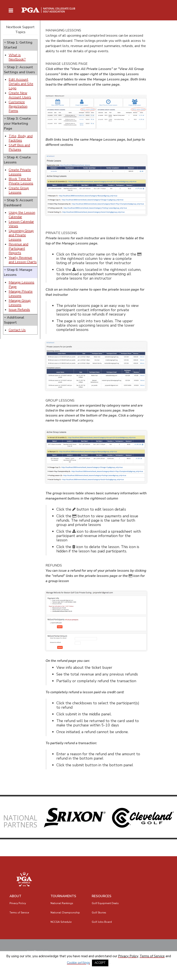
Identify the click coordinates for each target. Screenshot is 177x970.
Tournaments (63, 896)
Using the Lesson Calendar (22, 214)
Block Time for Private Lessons (21, 181)
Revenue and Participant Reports (18, 248)
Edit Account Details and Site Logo (21, 84)
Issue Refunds (19, 309)
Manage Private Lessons (21, 293)
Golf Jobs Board (102, 922)
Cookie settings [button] (78, 962)
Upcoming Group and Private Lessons (21, 235)
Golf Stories (99, 912)
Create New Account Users (20, 95)
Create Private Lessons (20, 172)
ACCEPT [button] (100, 963)
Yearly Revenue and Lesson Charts (23, 259)
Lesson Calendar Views (21, 223)
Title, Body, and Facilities (21, 138)
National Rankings (62, 903)
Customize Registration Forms (18, 106)
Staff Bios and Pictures (19, 147)
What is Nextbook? (17, 57)
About (15, 896)
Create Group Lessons (19, 190)
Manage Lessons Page (21, 284)
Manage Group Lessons (20, 302)
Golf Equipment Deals (105, 903)
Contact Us (17, 330)
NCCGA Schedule (61, 922)
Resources (101, 896)
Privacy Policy (17, 903)
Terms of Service (19, 912)
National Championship (65, 912)
